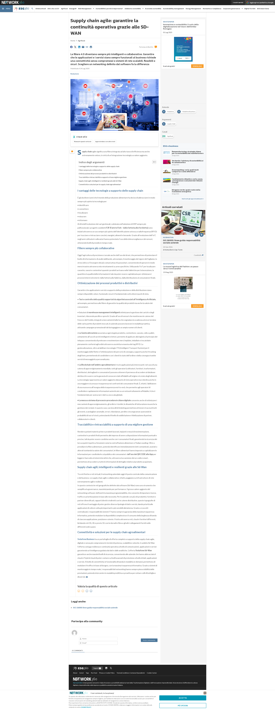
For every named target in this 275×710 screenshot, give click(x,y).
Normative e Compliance (212, 9)
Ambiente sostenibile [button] (133, 9)
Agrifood (64, 9)
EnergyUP (72, 9)
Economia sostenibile (153, 9)
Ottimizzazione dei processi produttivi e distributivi (98, 173)
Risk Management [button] (84, 9)
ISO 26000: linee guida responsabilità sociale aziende (95, 607)
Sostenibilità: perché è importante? (109, 9)
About (75, 673)
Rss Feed (94, 673)
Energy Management (193, 9)
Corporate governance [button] (231, 9)
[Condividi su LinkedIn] (79, 47)
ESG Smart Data (263, 9)
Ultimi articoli (40, 9)
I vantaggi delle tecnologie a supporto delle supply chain (99, 166)
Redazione (74, 74)
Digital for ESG (249, 9)
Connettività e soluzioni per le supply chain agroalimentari (100, 184)
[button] (6, 8)
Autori (81, 673)
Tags (87, 673)
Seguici (96, 668)
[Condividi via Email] (83, 47)
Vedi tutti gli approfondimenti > (193, 199)
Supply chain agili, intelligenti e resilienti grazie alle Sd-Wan (100, 181)
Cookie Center (152, 673)
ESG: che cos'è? (53, 9)
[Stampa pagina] (91, 47)
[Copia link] (87, 47)
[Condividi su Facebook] (71, 47)
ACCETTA (183, 697)
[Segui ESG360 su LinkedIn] (106, 668)
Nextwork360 (77, 683)
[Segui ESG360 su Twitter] (111, 668)
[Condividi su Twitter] (75, 47)
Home (72, 40)
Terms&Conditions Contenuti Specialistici (131, 673)
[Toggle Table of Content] (153, 162)
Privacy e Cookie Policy (107, 673)
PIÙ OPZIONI (183, 705)
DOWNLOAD (197, 66)
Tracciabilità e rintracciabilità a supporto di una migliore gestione (103, 177)
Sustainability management (173, 9)
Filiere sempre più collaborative (90, 170)
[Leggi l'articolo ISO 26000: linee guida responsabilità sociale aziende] (183, 234)
